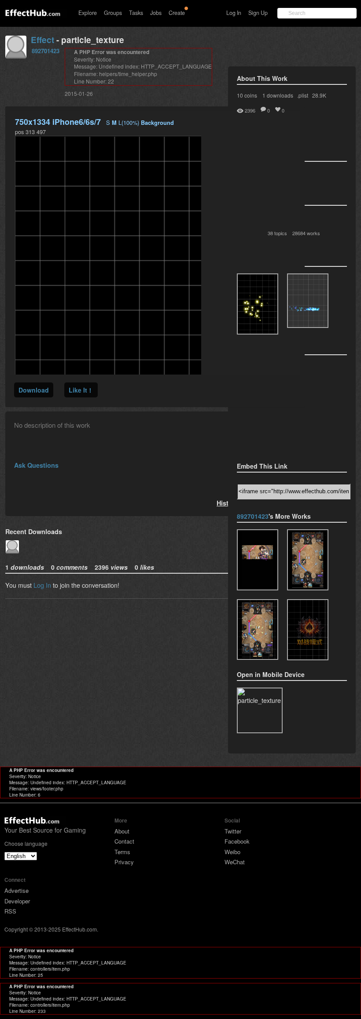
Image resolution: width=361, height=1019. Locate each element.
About (121, 831)
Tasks (136, 13)
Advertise (16, 890)
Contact (124, 841)
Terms (122, 852)
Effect (42, 40)
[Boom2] (257, 304)
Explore (87, 13)
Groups (113, 13)
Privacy (124, 862)
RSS (10, 911)
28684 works (306, 233)
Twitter (233, 831)
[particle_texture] (307, 300)
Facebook (237, 841)
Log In (233, 13)
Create (177, 13)
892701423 (45, 51)
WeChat (235, 862)
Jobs (156, 13)
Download (33, 390)
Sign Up (258, 13)
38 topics (277, 233)
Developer (17, 901)
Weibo (232, 852)
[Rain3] (307, 559)
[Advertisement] (281, 406)
